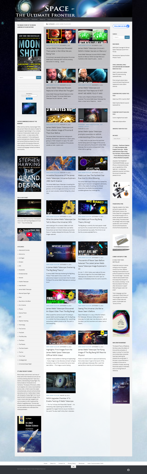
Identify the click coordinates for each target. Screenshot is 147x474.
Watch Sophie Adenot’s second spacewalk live (121, 104)
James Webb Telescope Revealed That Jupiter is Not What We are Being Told (59, 51)
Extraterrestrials (23, 274)
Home (19, 19)
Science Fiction (23, 313)
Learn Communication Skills (95, 463)
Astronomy (81, 124)
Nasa (20, 297)
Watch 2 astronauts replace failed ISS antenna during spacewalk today (120, 74)
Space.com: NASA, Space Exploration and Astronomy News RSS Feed (121, 67)
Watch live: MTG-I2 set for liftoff (121, 99)
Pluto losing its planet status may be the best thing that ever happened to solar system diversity (121, 83)
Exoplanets (22, 270)
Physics (86, 126)
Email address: (29, 93)
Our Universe (22, 305)
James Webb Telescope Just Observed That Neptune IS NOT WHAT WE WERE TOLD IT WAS (90, 91)
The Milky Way (23, 336)
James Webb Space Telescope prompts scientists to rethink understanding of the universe (90, 134)
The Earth (21, 332)
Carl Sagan (21, 258)
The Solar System (23, 348)
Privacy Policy (67, 19)
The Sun (21, 352)
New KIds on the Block (25, 301)
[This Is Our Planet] (29, 216)
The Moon (21, 340)
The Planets (22, 344)
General (21, 277)
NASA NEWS (116, 44)
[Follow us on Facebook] (128, 470)
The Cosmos (22, 328)
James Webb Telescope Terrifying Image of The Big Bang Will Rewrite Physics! (92, 352)
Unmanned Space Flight (25, 364)
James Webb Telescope (52, 45)
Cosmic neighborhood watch (120, 117)
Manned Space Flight (24, 293)
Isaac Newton (22, 285)
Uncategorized (23, 360)
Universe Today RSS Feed (120, 128)
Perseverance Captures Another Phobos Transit (121, 56)
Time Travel (22, 356)
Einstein (21, 262)
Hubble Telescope (23, 281)
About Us (42, 19)
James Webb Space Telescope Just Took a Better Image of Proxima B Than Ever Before (59, 130)
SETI (20, 317)
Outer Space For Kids (53, 19)
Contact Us (26, 19)
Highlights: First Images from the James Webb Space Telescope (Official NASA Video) (59, 352)
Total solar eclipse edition (119, 121)
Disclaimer (35, 19)
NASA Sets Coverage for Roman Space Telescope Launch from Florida (121, 49)
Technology (22, 325)
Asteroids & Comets (24, 250)
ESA (20, 266)
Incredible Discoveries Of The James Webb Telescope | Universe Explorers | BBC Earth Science (60, 178)
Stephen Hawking (23, 321)
